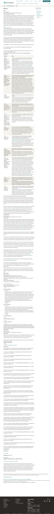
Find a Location (24, 3)
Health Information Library (8, 477)
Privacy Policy (16, 481)
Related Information (40, 15)
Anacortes (29, 509)
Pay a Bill (36, 3)
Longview (37, 510)
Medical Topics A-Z (7, 500)
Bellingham (34, 509)
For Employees (18, 499)
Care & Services (30, 3)
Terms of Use (11, 481)
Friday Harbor (33, 510)
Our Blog (5, 503)
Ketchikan (31, 502)
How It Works (6, 453)
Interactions (39, 12)
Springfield (38, 506)
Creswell (34, 505)
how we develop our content (23, 481)
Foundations (6, 505)
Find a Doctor (18, 3)
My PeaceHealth (46, 1)
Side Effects (39, 14)
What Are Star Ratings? (7, 27)
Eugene (38, 505)
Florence (29, 506)
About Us (5, 507)
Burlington (38, 509)
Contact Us (48, 499)
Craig (28, 502)
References (38, 17)
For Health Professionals (19, 503)
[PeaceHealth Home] (9, 2)
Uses (37, 9)
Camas (29, 510)
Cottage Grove (30, 505)
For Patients (5, 499)
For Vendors (18, 500)
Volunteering (6, 504)
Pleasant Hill (33, 506)
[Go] (49, 4)
